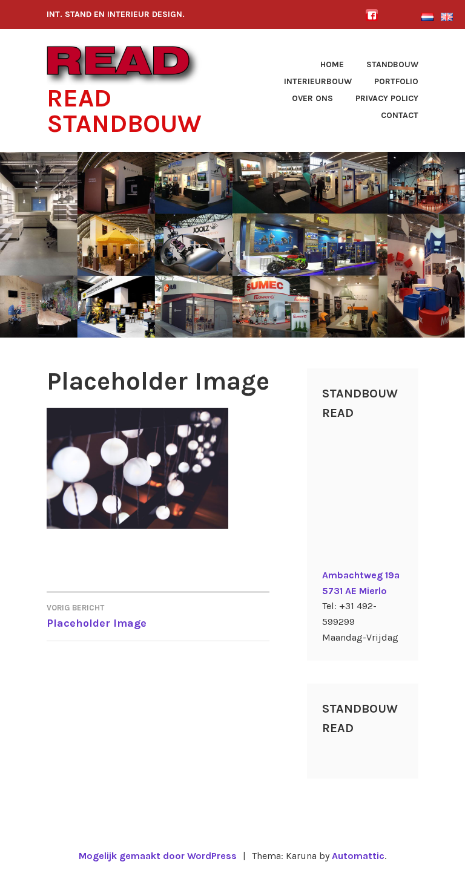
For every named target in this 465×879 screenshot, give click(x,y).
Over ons (312, 98)
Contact (399, 115)
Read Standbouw (124, 111)
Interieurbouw (318, 81)
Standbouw (392, 64)
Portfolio (396, 81)
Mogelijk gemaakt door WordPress (158, 855)
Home (332, 64)
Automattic (358, 855)
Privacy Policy (386, 98)
